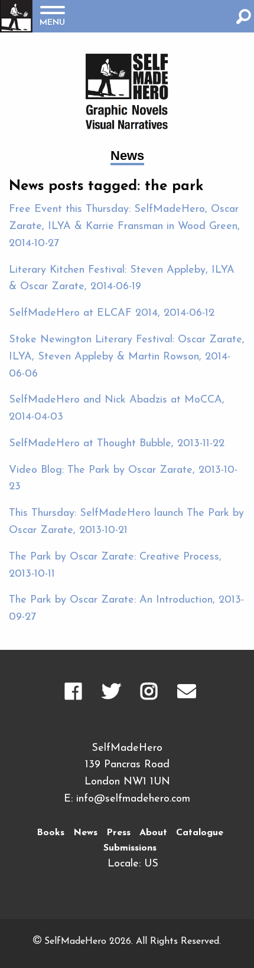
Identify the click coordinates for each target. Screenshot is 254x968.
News (85, 833)
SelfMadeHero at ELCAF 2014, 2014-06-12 (111, 313)
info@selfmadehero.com (133, 799)
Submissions (130, 848)
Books (50, 833)
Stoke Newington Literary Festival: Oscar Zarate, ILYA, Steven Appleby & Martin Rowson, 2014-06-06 (127, 357)
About (153, 833)
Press (118, 833)
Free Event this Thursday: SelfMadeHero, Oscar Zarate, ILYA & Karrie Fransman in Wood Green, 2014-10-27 (124, 226)
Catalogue (199, 833)
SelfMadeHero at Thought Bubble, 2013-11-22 (116, 444)
